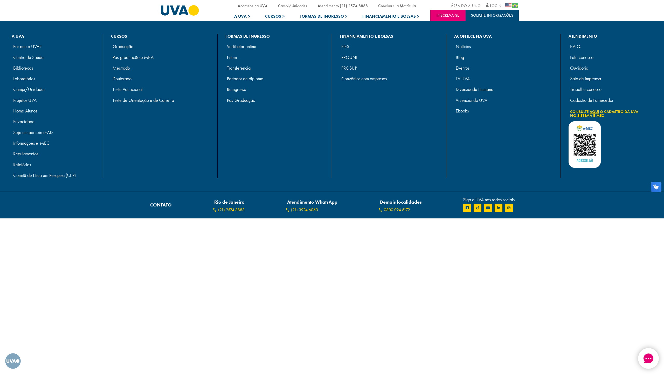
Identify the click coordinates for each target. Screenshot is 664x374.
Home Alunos (25, 111)
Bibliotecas (23, 68)
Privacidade (23, 121)
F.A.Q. (575, 46)
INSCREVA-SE (448, 15)
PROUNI (349, 57)
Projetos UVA (25, 100)
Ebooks (462, 111)
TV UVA (463, 79)
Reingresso (236, 89)
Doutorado (122, 79)
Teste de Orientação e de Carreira (143, 100)
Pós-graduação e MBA (133, 57)
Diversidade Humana (474, 89)
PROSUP (349, 68)
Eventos (462, 68)
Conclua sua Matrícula (397, 6)
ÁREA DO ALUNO (466, 5)
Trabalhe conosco (585, 89)
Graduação (123, 46)
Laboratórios (24, 79)
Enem (232, 57)
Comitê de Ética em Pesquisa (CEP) (44, 175)
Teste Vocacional (128, 89)
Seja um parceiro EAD (33, 132)
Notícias (463, 46)
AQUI (594, 111)
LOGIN (495, 5)
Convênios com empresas (364, 79)
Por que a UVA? (27, 46)
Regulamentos (25, 154)
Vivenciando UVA (471, 100)
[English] (508, 5)
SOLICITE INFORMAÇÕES (492, 15)
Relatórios (22, 165)
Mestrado (121, 68)
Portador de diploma (245, 79)
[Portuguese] (515, 5)
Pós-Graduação (241, 100)
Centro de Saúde (28, 57)
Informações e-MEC (31, 143)
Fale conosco (581, 57)
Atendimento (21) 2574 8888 (342, 6)
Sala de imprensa (585, 79)
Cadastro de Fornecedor (591, 100)
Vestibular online (241, 46)
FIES (345, 46)
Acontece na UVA (253, 6)
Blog (460, 57)
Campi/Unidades (292, 6)
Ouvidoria (579, 68)
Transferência (239, 68)
